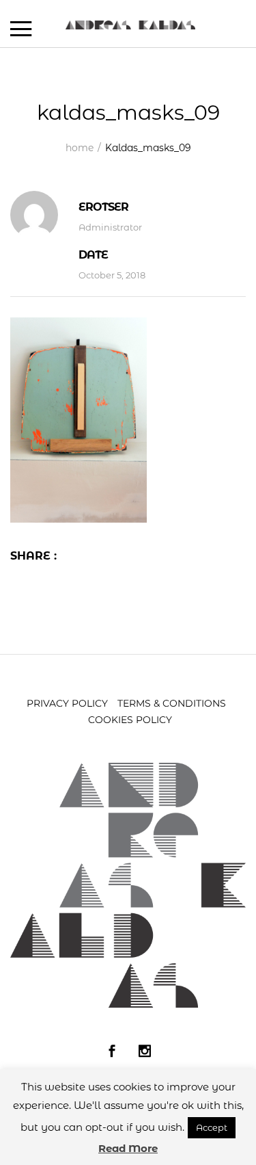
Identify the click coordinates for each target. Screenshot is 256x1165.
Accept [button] (211, 1127)
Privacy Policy (67, 703)
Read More (128, 1148)
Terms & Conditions (171, 703)
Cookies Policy (130, 720)
